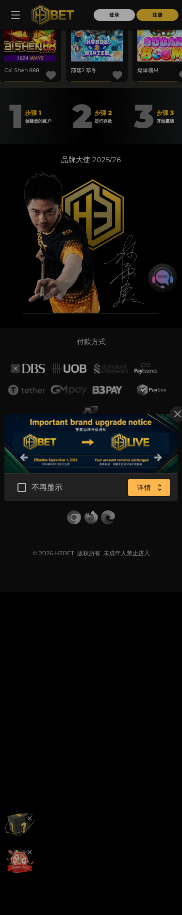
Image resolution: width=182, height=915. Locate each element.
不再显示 (48, 428)
